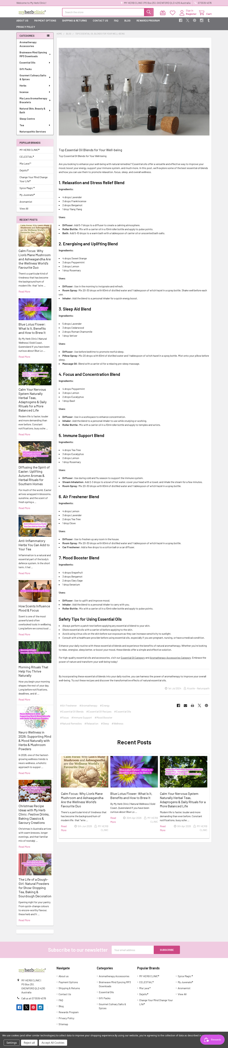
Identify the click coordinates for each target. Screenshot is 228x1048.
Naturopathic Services (33, 131)
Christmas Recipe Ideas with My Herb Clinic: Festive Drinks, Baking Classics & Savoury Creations (34, 814)
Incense (24, 92)
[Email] (185, 705)
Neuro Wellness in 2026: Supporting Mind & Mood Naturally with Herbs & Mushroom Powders (35, 740)
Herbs (23, 85)
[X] (188, 20)
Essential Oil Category (133, 657)
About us (22, 20)
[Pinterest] (195, 20)
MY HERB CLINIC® (29, 149)
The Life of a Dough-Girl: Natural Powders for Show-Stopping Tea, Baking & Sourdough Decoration (35, 887)
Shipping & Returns (74, 20)
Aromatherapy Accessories (28, 44)
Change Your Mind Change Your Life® (34, 179)
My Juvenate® (27, 194)
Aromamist (26, 201)
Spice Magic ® (27, 188)
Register (191, 13)
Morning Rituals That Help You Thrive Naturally (33, 671)
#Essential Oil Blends (72, 711)
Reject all (29, 1042)
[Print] (192, 705)
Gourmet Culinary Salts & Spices (33, 77)
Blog (127, 20)
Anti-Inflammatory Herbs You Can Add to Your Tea (34, 545)
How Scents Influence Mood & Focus (34, 608)
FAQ (116, 20)
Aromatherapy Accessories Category (170, 657)
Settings (12, 1042)
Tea (22, 125)
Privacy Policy (25, 26)
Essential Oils (27, 62)
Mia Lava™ (25, 163)
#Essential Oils (122, 711)
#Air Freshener (68, 705)
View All (24, 208)
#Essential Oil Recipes (98, 711)
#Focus (64, 717)
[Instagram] (202, 20)
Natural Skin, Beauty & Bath (32, 110)
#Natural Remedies (71, 723)
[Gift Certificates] (163, 13)
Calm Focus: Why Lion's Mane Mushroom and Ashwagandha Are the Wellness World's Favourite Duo (35, 259)
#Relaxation (91, 723)
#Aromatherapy (88, 705)
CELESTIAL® (27, 156)
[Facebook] (181, 20)
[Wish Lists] (173, 13)
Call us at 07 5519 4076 (33, 998)
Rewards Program (148, 20)
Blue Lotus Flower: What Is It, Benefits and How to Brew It (32, 328)
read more (24, 291)
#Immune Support (81, 717)
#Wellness (117, 723)
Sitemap (63, 1024)
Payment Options (45, 20)
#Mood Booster (103, 717)
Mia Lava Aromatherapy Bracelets (33, 100)
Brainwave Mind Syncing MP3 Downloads (33, 54)
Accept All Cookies (53, 1042)
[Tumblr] (209, 20)
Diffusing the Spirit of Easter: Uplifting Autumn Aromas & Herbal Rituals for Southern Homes (34, 475)
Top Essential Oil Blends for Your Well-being (90, 150)
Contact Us (100, 20)
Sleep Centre (27, 118)
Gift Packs (26, 69)
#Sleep (105, 723)
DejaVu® (24, 170)
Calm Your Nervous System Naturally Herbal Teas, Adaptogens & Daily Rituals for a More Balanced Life (33, 399)
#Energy (104, 705)
